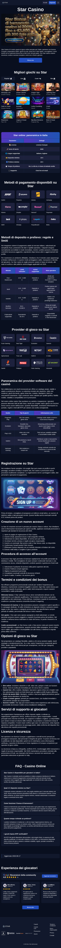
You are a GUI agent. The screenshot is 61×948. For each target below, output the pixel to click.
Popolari (6, 78)
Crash (37, 78)
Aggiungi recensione (50, 876)
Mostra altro (30, 907)
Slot (51, 78)
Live (21, 78)
